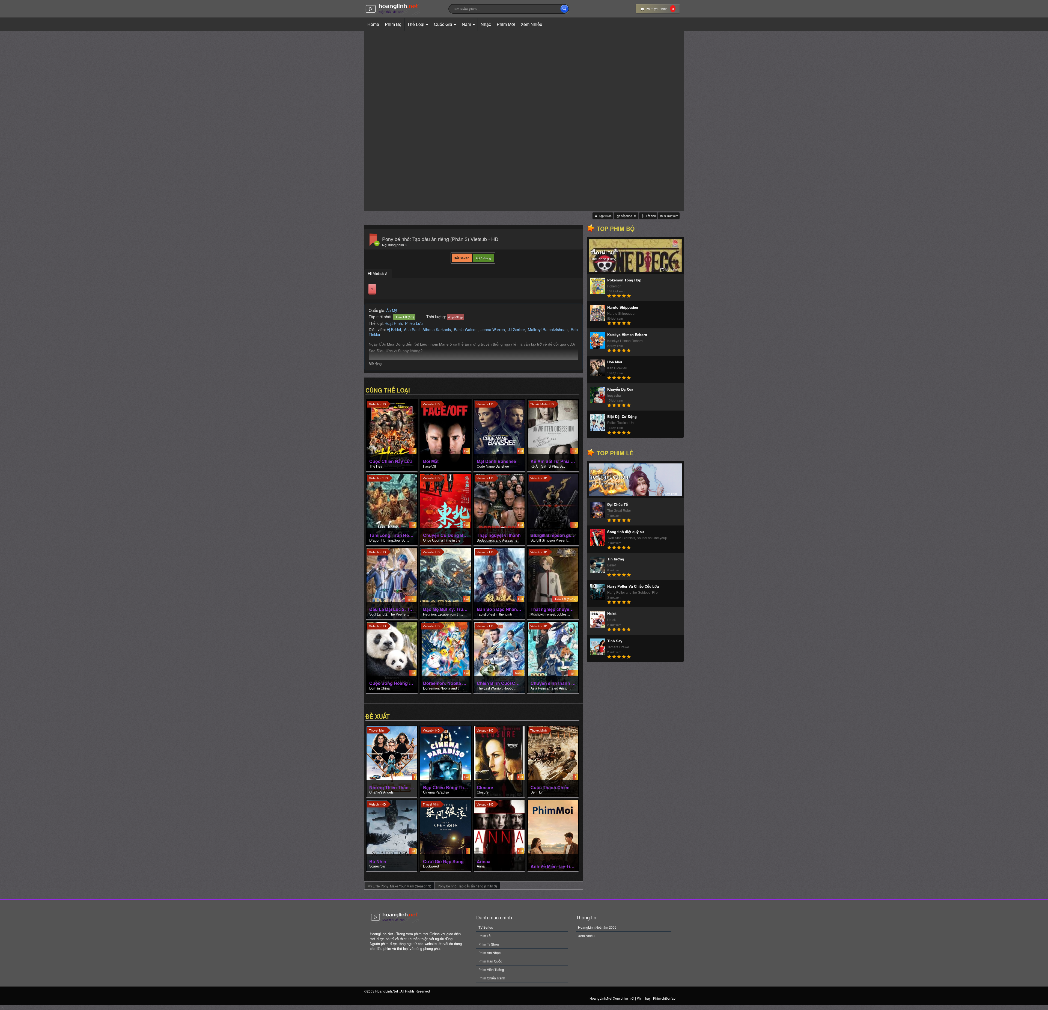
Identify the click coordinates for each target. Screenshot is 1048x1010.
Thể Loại (416, 24)
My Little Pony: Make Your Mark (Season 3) (399, 886)
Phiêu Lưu (414, 323)
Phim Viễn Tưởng (491, 969)
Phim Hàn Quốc (490, 961)
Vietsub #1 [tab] (380, 273)
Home (373, 24)
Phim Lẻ (484, 935)
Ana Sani (411, 329)
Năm (467, 24)
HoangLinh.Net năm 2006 (597, 927)
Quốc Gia (443, 24)
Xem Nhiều (531, 24)
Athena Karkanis (436, 329)
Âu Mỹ (391, 310)
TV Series (485, 927)
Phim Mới (506, 24)
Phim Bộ (393, 24)
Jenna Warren (493, 329)
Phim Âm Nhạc (489, 952)
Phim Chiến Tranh (491, 978)
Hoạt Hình (393, 323)
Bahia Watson (466, 329)
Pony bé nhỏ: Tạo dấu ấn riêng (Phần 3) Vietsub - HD (440, 238)
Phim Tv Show (488, 944)
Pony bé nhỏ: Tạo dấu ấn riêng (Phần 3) (467, 886)
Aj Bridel (394, 329)
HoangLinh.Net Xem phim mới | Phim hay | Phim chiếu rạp (404, 9)
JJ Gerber (516, 329)
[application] (524, 121)
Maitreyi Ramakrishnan (548, 329)
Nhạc (486, 24)
